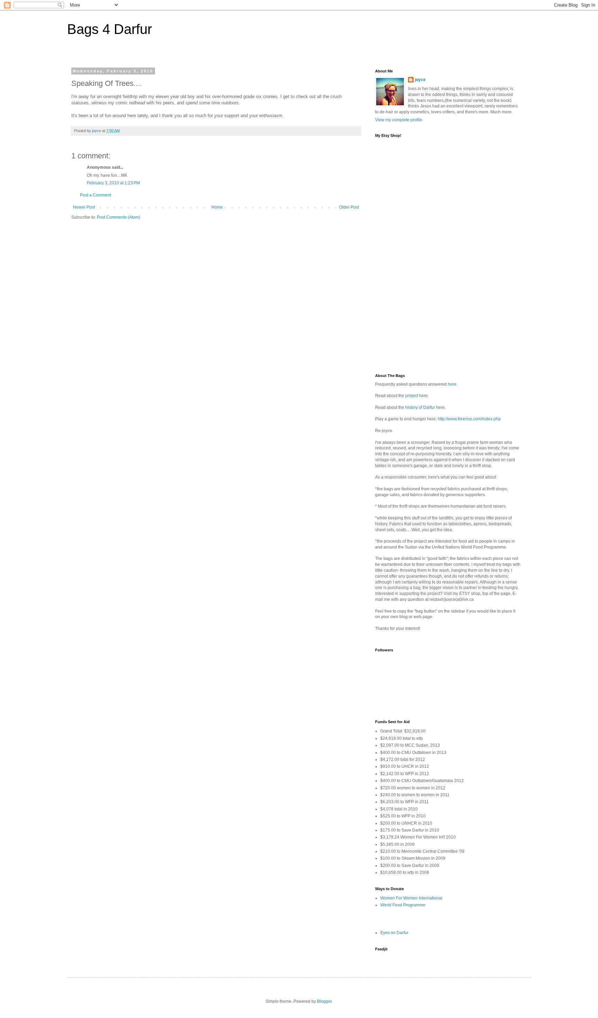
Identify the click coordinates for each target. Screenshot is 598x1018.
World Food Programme (402, 905)
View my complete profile (398, 119)
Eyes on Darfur (394, 932)
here (452, 384)
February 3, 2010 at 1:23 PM (113, 183)
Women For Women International (411, 898)
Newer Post (84, 207)
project (411, 395)
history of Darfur (420, 407)
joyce (420, 79)
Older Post (349, 207)
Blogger (324, 1001)
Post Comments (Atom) (118, 217)
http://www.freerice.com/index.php (469, 418)
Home (217, 207)
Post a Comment (95, 195)
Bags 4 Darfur (109, 29)
